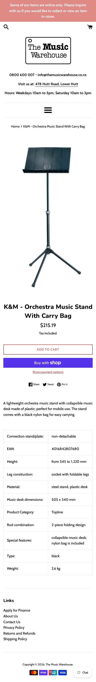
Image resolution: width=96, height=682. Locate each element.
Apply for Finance (16, 610)
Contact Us (11, 622)
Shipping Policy (15, 639)
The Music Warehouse (59, 664)
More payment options (48, 372)
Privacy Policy (13, 627)
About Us (10, 616)
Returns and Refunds (19, 633)
